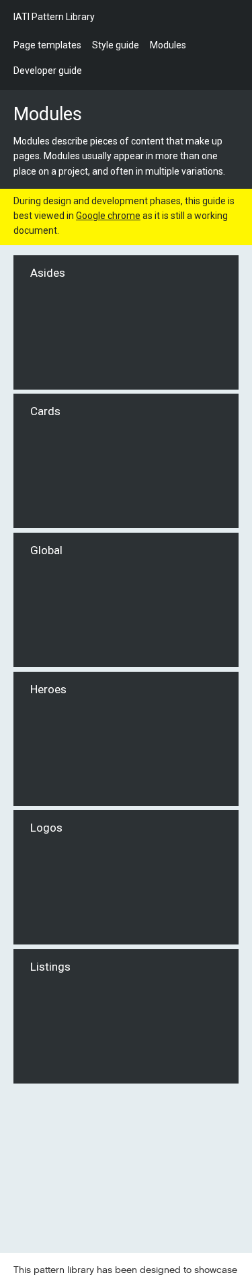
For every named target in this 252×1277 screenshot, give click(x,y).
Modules (168, 45)
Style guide (115, 45)
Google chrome (108, 215)
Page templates (47, 45)
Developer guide (47, 70)
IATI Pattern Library (54, 16)
